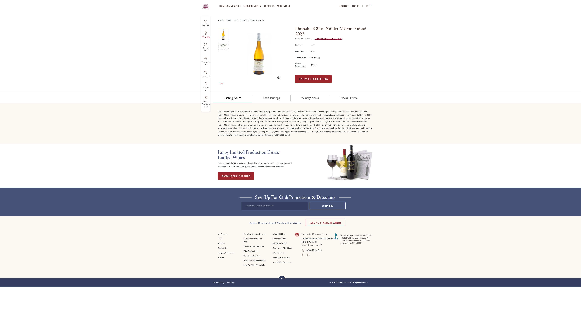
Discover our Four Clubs (313, 79)
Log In (355, 6)
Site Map (230, 283)
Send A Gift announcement (325, 222)
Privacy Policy (218, 283)
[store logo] (205, 4)
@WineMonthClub (314, 250)
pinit (221, 83)
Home (221, 20)
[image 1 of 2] (223, 35)
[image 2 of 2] (223, 47)
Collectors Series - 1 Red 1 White (328, 38)
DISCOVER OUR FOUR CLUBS (236, 176)
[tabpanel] (290, 123)
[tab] (232, 98)
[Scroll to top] (282, 278)
